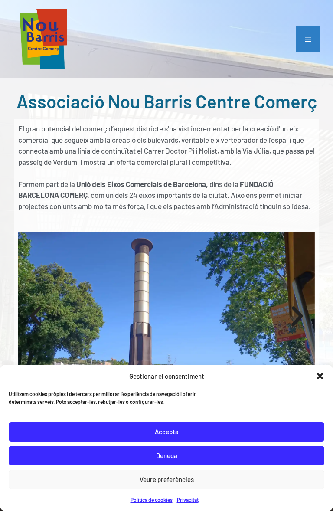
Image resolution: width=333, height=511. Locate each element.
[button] (320, 376)
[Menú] (308, 39)
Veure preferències (167, 479)
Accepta (167, 432)
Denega (166, 455)
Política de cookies (152, 500)
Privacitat (188, 500)
